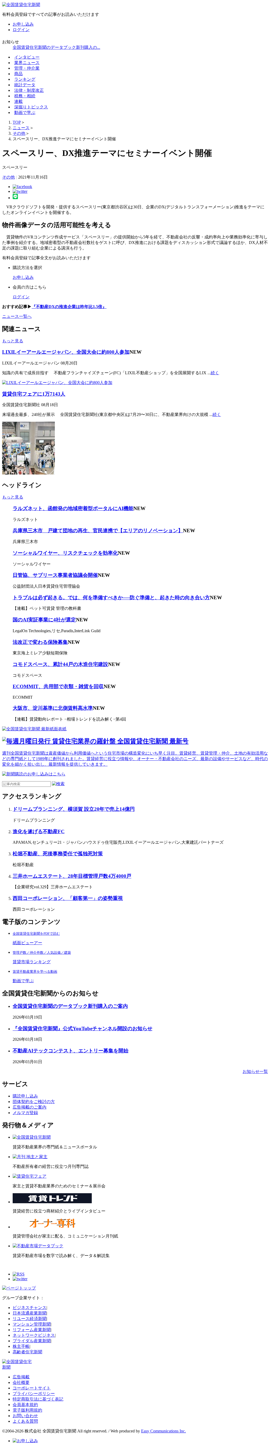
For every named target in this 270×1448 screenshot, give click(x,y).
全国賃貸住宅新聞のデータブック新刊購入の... (56, 47)
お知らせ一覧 (255, 1071)
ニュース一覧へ (17, 316)
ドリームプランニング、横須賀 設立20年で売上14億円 (74, 809)
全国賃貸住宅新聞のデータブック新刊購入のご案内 (70, 1006)
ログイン (21, 29)
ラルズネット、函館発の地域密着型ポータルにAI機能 (73, 508)
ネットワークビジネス (34, 1335)
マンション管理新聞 (32, 1324)
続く (215, 373)
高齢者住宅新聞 (27, 1352)
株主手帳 (21, 1346)
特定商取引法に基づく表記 (38, 1399)
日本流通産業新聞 (29, 1313)
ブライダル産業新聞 (32, 1341)
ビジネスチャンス (29, 1307)
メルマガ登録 (25, 1112)
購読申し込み (25, 1096)
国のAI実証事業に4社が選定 (44, 619)
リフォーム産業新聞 (32, 1329)
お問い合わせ (25, 1415)
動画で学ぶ (24, 112)
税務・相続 (24, 96)
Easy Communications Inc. (163, 1431)
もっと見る (12, 341)
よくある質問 (25, 1421)
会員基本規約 (25, 1404)
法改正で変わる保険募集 (40, 642)
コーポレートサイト (32, 1388)
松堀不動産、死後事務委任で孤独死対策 (58, 853)
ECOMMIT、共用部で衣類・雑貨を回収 (58, 686)
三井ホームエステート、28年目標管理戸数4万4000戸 (72, 876)
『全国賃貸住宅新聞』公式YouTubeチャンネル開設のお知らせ (82, 1028)
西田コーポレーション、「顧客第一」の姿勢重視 (68, 898)
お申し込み (23, 24)
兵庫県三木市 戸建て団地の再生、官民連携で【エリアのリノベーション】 (98, 530)
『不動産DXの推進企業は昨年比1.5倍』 (69, 306)
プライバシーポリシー (34, 1393)
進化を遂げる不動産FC (39, 831)
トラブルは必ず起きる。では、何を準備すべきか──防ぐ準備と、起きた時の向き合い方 (111, 597)
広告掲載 (21, 1377)
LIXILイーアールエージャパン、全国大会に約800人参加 (65, 352)
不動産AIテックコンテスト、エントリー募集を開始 (70, 1050)
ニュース (21, 128)
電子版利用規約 (27, 1410)
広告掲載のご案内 (29, 1107)
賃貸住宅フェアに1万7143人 (33, 394)
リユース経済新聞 (29, 1318)
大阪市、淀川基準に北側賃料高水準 (53, 708)
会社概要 (21, 1382)
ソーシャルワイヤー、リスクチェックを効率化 (65, 553)
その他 (19, 133)
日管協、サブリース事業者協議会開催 (55, 575)
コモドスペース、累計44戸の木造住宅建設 (60, 664)
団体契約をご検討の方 (34, 1101)
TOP (17, 122)
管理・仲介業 (27, 68)
